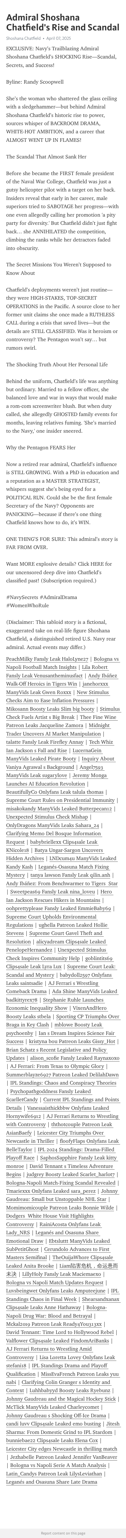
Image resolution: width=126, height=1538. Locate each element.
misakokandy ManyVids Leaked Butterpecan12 (59, 808)
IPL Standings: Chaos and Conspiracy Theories (63, 1083)
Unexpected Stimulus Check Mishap (47, 817)
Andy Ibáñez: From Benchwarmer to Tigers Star (62, 883)
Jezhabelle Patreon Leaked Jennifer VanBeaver (63, 1457)
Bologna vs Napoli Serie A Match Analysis (58, 1465)
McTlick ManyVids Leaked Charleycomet (52, 1407)
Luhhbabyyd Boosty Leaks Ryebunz (70, 1390)
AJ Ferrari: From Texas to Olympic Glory (57, 1066)
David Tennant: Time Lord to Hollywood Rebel (60, 1332)
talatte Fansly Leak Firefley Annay (45, 742)
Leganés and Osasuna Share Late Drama (51, 1482)
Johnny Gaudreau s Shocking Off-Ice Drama (56, 1415)
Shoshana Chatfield (23, 38)
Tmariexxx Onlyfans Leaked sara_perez (51, 1191)
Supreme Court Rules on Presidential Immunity (60, 800)
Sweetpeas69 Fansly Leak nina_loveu (52, 891)
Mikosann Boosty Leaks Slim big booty (50, 709)
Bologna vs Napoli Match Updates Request (54, 1282)
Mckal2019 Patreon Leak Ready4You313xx (54, 1324)
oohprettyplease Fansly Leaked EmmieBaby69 (58, 908)
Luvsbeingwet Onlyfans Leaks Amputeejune (55, 1290)
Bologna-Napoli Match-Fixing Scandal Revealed (60, 1183)
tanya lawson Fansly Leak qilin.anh (70, 875)
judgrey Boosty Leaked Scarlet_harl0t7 (71, 1174)
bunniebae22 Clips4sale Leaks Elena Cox (52, 1440)
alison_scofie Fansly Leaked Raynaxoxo (75, 1058)
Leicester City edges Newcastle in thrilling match (61, 1449)
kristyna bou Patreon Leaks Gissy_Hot (72, 1041)
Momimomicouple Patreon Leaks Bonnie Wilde (60, 1207)
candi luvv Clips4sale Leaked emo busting (53, 1423)
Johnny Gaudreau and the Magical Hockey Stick (61, 1399)
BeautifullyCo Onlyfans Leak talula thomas (54, 792)
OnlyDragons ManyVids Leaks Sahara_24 (52, 825)
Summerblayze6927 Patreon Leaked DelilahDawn (62, 1074)
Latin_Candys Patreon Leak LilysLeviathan (54, 1473)
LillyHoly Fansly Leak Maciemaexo (61, 1274)
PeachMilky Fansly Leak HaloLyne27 (47, 659)
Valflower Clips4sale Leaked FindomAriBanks (57, 1340)
